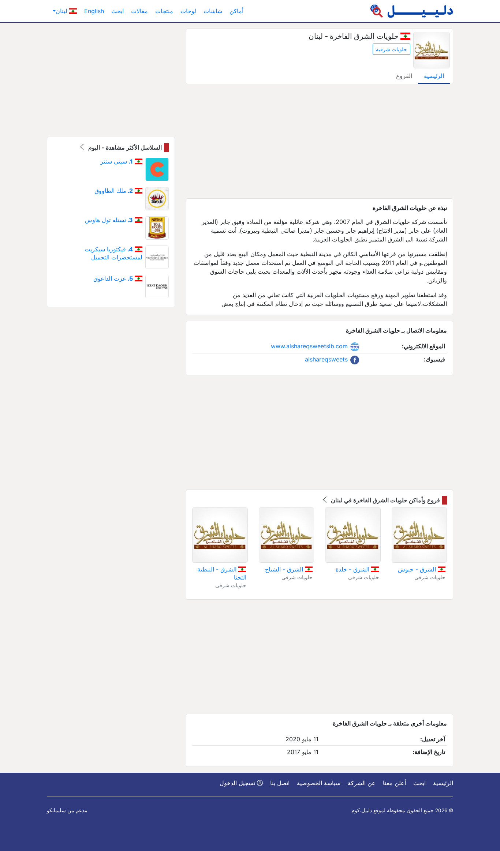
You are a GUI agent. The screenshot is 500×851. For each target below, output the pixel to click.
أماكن (236, 11)
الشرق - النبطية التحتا (221, 573)
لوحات (188, 11)
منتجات (164, 11)
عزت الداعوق (113, 278)
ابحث (117, 11)
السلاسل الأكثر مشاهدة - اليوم (124, 147)
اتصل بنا (280, 783)
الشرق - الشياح (285, 569)
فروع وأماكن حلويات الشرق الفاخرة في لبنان (384, 500)
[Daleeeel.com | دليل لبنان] (411, 11)
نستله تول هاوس (109, 220)
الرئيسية (434, 75)
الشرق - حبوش (418, 569)
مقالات (139, 11)
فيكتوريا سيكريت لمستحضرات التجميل (113, 253)
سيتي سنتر (116, 161)
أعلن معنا (394, 783)
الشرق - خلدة (353, 569)
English (94, 11)
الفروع (404, 75)
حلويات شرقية (391, 49)
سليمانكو (56, 810)
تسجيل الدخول (238, 783)
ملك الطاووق (113, 190)
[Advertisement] (319, 141)
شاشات (213, 11)
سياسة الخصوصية (318, 783)
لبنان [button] (62, 11)
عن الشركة (362, 783)
